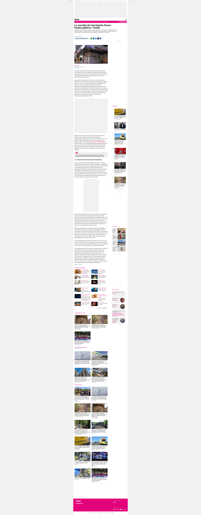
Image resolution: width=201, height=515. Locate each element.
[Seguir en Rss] (125, 509)
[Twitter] (98, 38)
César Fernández (77, 401)
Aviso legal (104, 512)
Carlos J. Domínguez (78, 329)
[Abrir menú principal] (126, 19)
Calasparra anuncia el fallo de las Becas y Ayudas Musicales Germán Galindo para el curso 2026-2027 (115, 231)
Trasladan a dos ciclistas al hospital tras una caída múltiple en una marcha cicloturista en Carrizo (99, 447)
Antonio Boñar (114, 306)
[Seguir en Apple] (115, 502)
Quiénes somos (89, 512)
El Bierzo (101, 21)
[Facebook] (94, 38)
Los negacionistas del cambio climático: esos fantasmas (115, 319)
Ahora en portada (78, 384)
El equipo (94, 512)
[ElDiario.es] (122, 21)
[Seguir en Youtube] (121, 509)
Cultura (84, 21)
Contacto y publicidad (111, 512)
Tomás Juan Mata (117, 130)
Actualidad (77, 21)
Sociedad (88, 21)
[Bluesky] (96, 38)
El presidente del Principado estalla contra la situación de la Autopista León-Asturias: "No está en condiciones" (120, 171)
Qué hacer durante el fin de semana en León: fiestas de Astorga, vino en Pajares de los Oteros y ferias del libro (99, 463)
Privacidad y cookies (99, 512)
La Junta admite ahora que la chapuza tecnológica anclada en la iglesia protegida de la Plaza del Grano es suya (82, 326)
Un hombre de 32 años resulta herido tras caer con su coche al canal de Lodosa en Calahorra (115, 243)
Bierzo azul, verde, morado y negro (82, 478)
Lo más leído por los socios (80, 312)
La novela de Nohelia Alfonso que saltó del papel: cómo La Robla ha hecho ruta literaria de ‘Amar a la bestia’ (82, 398)
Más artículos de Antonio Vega (81, 347)
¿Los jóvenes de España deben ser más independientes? (118, 311)
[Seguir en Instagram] (119, 509)
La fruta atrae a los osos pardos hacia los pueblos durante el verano (82, 462)
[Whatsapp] (91, 38)
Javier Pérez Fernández (114, 322)
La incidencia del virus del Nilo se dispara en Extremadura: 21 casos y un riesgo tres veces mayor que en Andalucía (115, 249)
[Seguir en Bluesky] (113, 509)
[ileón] (81, 501)
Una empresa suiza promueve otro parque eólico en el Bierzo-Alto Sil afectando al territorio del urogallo (82, 362)
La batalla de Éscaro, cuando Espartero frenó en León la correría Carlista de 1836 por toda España (99, 326)
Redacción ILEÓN (77, 344)
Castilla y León (106, 21)
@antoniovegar (78, 348)
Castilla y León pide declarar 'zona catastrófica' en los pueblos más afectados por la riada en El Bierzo (99, 431)
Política (81, 21)
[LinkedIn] (100, 38)
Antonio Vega (76, 65)
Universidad (96, 21)
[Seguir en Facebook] (116, 509)
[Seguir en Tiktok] (122, 509)
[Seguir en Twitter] (115, 509)
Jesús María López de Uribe (96, 328)
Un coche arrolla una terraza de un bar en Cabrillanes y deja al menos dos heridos (82, 447)
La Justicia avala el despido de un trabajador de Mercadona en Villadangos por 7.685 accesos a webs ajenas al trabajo (99, 362)
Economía (80, 264)
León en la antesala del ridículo (120, 129)
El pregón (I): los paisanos (115, 305)
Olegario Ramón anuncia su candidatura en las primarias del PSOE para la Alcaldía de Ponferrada (119, 157)
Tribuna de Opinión (115, 289)
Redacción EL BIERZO (78, 434)
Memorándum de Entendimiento (98, 141)
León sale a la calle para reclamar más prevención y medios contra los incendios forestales (82, 342)
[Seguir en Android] (113, 502)
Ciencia (92, 21)
